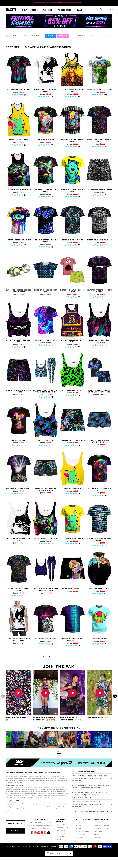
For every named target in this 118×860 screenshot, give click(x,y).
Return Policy (61, 836)
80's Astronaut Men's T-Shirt (19, 488)
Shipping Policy (62, 827)
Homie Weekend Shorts (72, 588)
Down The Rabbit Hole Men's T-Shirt (99, 291)
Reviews (78, 825)
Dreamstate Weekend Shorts (99, 190)
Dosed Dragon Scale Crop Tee (45, 291)
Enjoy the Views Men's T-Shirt (45, 190)
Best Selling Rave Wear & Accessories (96, 35)
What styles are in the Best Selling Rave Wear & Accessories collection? (90, 786)
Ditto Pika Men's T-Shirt (72, 538)
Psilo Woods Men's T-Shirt (18, 90)
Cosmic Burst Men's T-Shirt (46, 340)
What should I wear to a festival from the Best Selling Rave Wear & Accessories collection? (89, 794)
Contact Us (60, 833)
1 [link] (43, 656)
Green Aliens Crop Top (72, 390)
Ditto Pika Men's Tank (18, 140)
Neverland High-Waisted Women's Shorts (45, 489)
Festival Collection (101, 825)
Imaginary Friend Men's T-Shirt (72, 190)
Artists (96, 834)
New (24, 10)
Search (58, 839)
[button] (100, 9)
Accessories (64, 10)
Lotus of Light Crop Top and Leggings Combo (45, 589)
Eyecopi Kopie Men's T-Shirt (19, 240)
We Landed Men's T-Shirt (45, 639)
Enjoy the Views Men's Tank (18, 190)
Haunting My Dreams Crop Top (18, 539)
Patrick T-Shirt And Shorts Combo (72, 291)
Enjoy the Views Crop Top (45, 538)
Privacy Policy (17, 846)
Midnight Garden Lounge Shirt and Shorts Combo (99, 391)
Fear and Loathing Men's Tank (72, 90)
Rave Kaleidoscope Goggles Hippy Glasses (18, 291)
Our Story (79, 823)
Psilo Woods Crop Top (99, 340)
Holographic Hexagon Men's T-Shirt (99, 539)
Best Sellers (98, 823)
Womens (47, 10)
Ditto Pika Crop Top (72, 488)
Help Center (61, 825)
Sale (79, 10)
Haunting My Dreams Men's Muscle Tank (18, 639)
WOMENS (62, 36)
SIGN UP (15, 830)
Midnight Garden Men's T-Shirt (46, 241)
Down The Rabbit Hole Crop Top (18, 341)
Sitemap (8, 846)
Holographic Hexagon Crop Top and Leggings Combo (45, 391)
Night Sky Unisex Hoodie (99, 588)
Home (79, 36)
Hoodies (97, 837)
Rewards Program (82, 831)
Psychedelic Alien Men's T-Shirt (99, 489)
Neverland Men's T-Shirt (72, 240)
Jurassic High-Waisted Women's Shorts (99, 441)
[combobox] (59, 853)
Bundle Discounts (101, 828)
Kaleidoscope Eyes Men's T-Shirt (19, 589)
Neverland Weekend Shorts (72, 440)
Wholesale (79, 837)
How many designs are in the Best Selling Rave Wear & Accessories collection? (87, 804)
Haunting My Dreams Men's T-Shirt (45, 90)
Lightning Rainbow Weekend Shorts (18, 391)
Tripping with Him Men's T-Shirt (72, 140)
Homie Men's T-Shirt (45, 140)
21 (68, 656)
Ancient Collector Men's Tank (72, 341)
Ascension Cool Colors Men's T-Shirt (72, 639)
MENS (50, 36)
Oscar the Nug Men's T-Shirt (99, 90)
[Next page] (74, 656)
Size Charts (60, 830)
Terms (25, 846)
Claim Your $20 (81, 834)
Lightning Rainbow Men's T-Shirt (99, 140)
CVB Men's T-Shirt (18, 440)
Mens (35, 10)
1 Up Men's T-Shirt (99, 639)
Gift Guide (98, 831)
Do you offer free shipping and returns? (90, 811)
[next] (115, 696)
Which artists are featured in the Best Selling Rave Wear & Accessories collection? (89, 778)
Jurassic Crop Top (45, 440)
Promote (78, 828)
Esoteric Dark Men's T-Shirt (99, 240)
